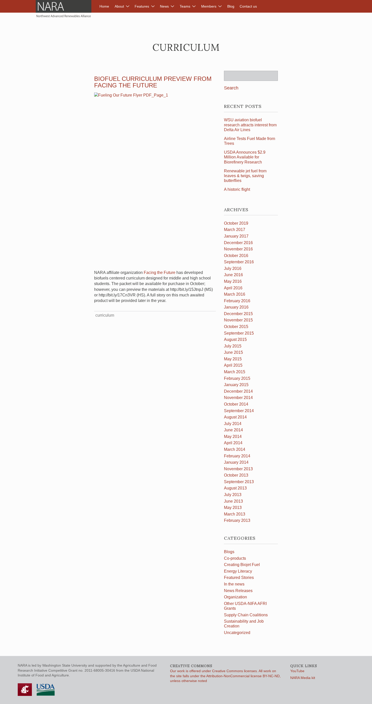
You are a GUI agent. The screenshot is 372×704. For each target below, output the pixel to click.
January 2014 (236, 462)
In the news (234, 584)
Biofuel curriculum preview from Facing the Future (153, 82)
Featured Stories (239, 577)
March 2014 (234, 449)
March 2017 (234, 229)
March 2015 (234, 372)
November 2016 (238, 249)
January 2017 (236, 236)
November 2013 (238, 469)
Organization (235, 597)
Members (208, 6)
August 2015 (235, 339)
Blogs (229, 552)
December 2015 (238, 314)
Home (104, 6)
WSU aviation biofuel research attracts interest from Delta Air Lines (250, 125)
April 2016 (233, 288)
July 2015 (232, 346)
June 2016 (233, 275)
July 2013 (232, 494)
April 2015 (233, 365)
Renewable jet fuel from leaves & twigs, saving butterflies (245, 176)
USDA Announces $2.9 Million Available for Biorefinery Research (244, 157)
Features (142, 6)
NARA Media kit (302, 678)
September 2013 (239, 482)
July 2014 (232, 423)
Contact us (248, 6)
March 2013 (234, 514)
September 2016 (239, 262)
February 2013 (237, 520)
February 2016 (237, 301)
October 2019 (236, 223)
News (164, 6)
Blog (230, 6)
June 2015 (233, 352)
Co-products (235, 558)
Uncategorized (237, 632)
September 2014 (239, 411)
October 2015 (236, 326)
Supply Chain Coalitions (246, 615)
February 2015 (237, 378)
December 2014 (238, 391)
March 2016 (234, 294)
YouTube (297, 671)
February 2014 (237, 456)
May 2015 (233, 359)
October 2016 (236, 255)
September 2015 (239, 333)
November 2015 (238, 320)
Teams (185, 6)
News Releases (238, 591)
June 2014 (233, 430)
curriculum (104, 315)
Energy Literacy (238, 571)
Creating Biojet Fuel (242, 564)
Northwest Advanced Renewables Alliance (63, 9)
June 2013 (233, 501)
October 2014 (236, 404)
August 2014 (235, 417)
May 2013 (233, 507)
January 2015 (236, 385)
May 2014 (233, 436)
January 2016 (236, 307)
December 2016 (238, 243)
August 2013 (235, 488)
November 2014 (238, 397)
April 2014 (233, 443)
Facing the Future (159, 272)
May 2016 (233, 281)
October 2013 (236, 475)
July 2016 (232, 268)
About (119, 6)
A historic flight (237, 189)
